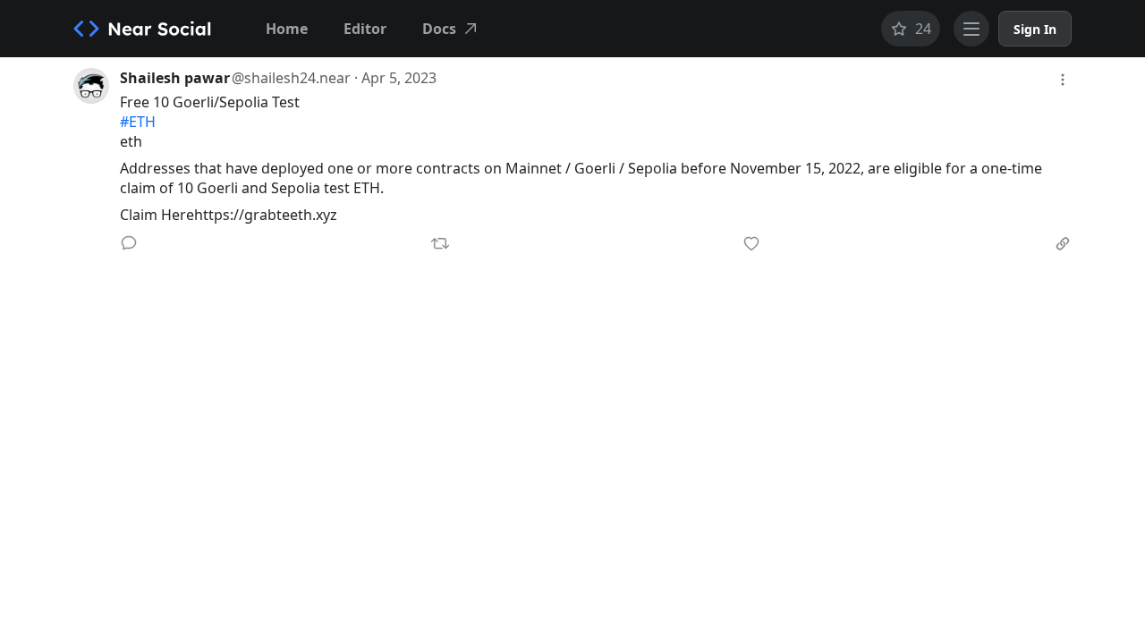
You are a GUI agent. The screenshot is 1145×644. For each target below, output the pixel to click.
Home (287, 28)
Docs (439, 28)
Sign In (1035, 29)
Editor (365, 28)
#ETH (138, 121)
